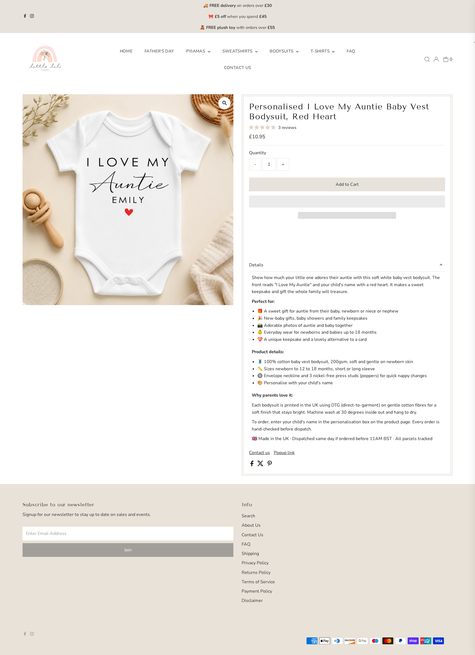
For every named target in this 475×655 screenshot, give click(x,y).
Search (248, 516)
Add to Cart (347, 184)
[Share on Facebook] (252, 465)
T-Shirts (321, 51)
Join (128, 550)
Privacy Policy (255, 563)
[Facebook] (25, 16)
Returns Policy (256, 573)
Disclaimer (252, 601)
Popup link (284, 453)
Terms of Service (258, 582)
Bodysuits (282, 51)
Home (126, 51)
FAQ (351, 51)
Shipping (250, 554)
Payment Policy (257, 591)
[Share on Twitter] (261, 465)
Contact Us (237, 67)
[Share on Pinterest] (269, 465)
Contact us (259, 453)
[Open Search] (427, 59)
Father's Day (159, 51)
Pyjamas (196, 51)
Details (256, 265)
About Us (251, 525)
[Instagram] (32, 16)
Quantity (257, 153)
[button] (263, 128)
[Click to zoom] (224, 103)
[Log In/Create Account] (436, 59)
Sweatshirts (238, 51)
